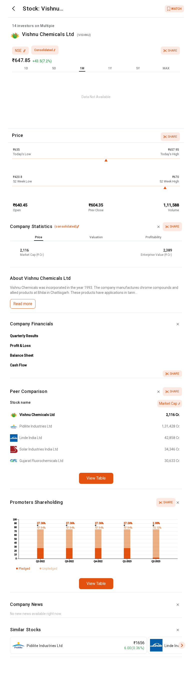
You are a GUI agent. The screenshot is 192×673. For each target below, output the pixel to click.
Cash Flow (18, 365)
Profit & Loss (20, 346)
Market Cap (168, 403)
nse (18, 51)
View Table (96, 478)
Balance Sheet (21, 355)
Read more (22, 303)
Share (172, 50)
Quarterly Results (24, 336)
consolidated (43, 50)
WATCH (176, 9)
